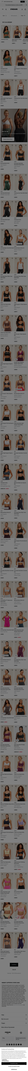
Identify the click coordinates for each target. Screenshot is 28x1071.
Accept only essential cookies (14, 1066)
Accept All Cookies (14, 1063)
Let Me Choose (14, 1069)
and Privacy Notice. (5, 1060)
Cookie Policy (4, 1059)
